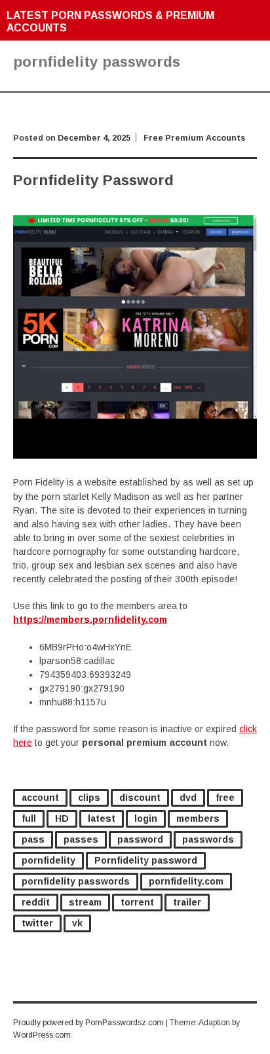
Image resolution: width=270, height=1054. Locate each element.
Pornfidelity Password (93, 180)
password (140, 839)
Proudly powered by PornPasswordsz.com (88, 1022)
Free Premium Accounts (194, 138)
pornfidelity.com (186, 881)
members (198, 818)
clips (89, 797)
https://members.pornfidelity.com (90, 619)
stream (85, 902)
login (145, 818)
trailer (187, 902)
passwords (208, 839)
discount (140, 797)
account (40, 797)
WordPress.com (42, 1035)
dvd (188, 797)
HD (62, 818)
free (225, 797)
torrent (137, 902)
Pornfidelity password (145, 860)
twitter (37, 923)
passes (81, 839)
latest (101, 818)
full (29, 818)
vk (77, 923)
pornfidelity (48, 860)
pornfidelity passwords (76, 881)
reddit (36, 902)
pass (33, 839)
